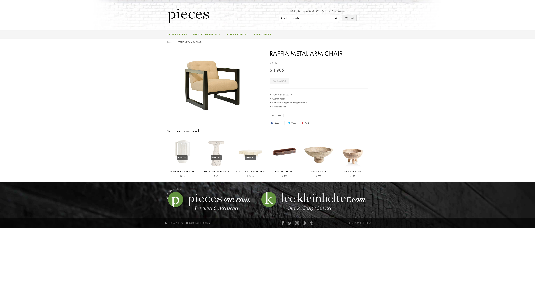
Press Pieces (262, 34)
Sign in (324, 11)
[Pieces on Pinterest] (304, 223)
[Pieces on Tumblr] (311, 223)
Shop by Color (236, 34)
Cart (351, 18)
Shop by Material (205, 34)
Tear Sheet (277, 115)
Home (169, 42)
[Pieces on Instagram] (297, 223)
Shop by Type (176, 34)
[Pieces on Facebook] (282, 223)
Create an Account (339, 11)
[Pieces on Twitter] (290, 223)
